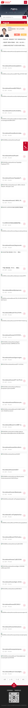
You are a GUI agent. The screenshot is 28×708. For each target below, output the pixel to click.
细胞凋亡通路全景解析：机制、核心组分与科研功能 (14, 42)
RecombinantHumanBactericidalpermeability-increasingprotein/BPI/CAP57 (13, 133)
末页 (23, 679)
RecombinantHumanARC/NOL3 (11, 604)
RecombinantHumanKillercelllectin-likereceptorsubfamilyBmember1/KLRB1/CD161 (13, 447)
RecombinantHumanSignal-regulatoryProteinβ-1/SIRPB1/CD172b (13, 357)
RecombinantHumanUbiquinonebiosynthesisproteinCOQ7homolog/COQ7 (13, 245)
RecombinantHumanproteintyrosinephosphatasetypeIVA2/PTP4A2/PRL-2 (13, 649)
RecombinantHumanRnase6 (10, 155)
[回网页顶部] (25, 143)
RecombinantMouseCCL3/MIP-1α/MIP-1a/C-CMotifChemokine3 (13, 425)
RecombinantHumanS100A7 (11, 469)
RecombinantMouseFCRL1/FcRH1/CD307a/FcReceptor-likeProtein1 (13, 312)
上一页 (10, 679)
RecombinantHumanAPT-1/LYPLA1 (12, 380)
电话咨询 (25, 148)
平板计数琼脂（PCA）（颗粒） (11, 267)
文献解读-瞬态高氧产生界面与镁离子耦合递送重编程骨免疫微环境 (14, 45)
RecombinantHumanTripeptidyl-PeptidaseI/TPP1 (13, 178)
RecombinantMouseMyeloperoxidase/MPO (13, 290)
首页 (15, 12)
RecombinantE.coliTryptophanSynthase (13, 514)
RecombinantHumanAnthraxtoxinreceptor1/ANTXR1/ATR (13, 626)
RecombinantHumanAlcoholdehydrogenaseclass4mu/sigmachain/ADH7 (13, 110)
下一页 (17, 679)
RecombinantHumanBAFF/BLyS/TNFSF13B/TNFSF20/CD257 (13, 88)
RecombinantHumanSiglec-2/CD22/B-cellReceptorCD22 (13, 582)
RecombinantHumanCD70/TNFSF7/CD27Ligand (13, 335)
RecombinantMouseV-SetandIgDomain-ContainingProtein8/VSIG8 (13, 671)
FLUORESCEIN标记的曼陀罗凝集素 (13, 223)
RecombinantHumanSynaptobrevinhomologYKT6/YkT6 (13, 66)
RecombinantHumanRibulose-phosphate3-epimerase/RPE (13, 402)
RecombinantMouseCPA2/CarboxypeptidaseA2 (13, 537)
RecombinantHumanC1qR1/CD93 (12, 559)
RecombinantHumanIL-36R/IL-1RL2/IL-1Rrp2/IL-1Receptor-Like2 (13, 200)
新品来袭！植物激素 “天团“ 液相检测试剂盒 (14, 39)
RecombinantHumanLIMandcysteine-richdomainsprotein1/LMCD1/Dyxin (13, 492)
